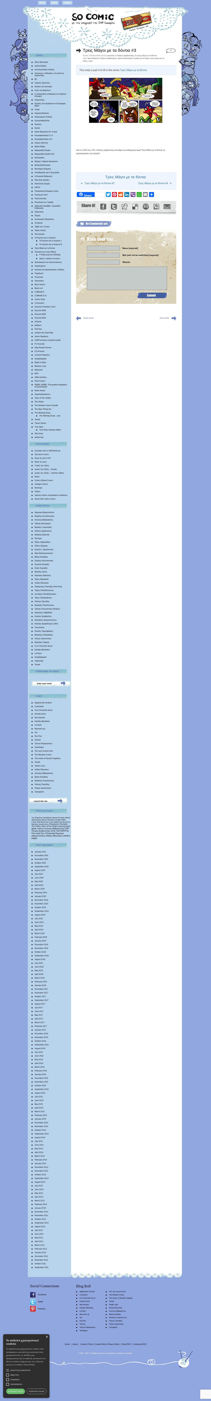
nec (36, 732)
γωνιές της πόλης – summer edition (49, 473)
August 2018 (40, 959)
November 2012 (41, 1215)
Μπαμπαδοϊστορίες (43, 165)
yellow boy (39, 437)
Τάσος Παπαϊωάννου (43, 598)
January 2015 (40, 1119)
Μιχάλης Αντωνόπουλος (45, 516)
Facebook (42, 1295)
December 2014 (41, 1123)
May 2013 (39, 1193)
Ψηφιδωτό (39, 273)
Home (42, 3)
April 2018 (39, 974)
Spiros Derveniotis (125, 58)
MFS (36, 373)
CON (66, 828)
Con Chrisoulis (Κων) (43, 646)
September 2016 (42, 1045)
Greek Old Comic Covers (45, 499)
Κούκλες (38, 124)
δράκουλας (58, 822)
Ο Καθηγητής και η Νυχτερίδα (47, 172)
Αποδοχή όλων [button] (15, 1391)
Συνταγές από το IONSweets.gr (47, 451)
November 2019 (41, 904)
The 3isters (39, 402)
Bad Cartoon (40, 284)
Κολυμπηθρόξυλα (42, 121)
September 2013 (42, 1178)
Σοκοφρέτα (39, 792)
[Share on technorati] (156, 206)
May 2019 (39, 926)
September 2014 (42, 1134)
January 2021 (40, 852)
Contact (67, 3)
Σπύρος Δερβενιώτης (43, 531)
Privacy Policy (113, 1344)
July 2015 (39, 1097)
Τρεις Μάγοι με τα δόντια (45, 248)
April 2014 (39, 1152)
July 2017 (39, 1008)
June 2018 (39, 967)
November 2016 (41, 1037)
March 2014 (40, 1156)
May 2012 (39, 1238)
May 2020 (39, 881)
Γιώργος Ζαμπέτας (42, 83)
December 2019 (41, 900)
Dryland (38, 322)
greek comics (38, 828)
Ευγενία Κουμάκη (42, 564)
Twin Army (39, 433)
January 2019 (40, 941)
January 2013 (40, 1208)
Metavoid (38, 370)
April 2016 (39, 1063)
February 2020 (41, 893)
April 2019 (39, 930)
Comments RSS (139, 1344)
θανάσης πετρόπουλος (40, 824)
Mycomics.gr (40, 729)
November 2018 (41, 948)
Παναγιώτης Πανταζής (58, 824)
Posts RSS (126, 1344)
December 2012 (41, 1212)
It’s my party (39, 344)
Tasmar (38, 740)
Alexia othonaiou (48, 820)
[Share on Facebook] (103, 206)
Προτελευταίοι (40, 198)
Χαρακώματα (40, 266)
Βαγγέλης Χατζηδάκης (44, 635)
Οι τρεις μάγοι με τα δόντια (146, 55)
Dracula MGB (40, 310)
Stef (58, 831)
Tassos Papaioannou (43, 743)
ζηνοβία (57, 820)
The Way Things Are (43, 409)
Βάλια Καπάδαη (41, 557)
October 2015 (40, 1085)
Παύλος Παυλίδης (42, 601)
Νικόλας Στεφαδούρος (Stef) (46, 624)
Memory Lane (40, 366)
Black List (39, 288)
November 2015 (41, 1082)
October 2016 (40, 1041)
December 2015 (41, 1078)
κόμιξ (38, 833)
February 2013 (41, 1204)
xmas (90, 61)
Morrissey (66, 822)
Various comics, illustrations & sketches (51, 495)
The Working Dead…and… (50, 416)
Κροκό (37, 128)
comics (66, 835)
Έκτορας (38, 538)
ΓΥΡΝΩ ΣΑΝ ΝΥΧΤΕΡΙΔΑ (50, 255)
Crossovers (39, 303)
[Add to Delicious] (135, 206)
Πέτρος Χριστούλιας (43, 638)
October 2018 (40, 952)
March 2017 (40, 1022)
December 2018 (41, 944)
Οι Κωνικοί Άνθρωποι (43, 176)
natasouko (39, 661)
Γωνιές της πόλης (42, 465)
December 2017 (41, 989)
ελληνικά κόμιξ (64, 826)
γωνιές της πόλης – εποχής (46, 469)
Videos (37, 491)
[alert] (26, 1366)
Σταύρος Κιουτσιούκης (44, 561)
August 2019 (40, 915)
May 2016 (39, 1060)
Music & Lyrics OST (43, 458)
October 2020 (40, 863)
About (54, 3)
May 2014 (39, 1149)
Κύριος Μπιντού (41, 143)
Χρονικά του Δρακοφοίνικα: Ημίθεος (49, 270)
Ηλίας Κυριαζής (41, 568)
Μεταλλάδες (39, 158)
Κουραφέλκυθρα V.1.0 (44, 135)
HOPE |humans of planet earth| (48, 340)
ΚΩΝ (62, 831)
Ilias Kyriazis (40, 718)
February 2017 (41, 1026)
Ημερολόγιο (39, 100)
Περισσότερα (29, 1364)
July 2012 (39, 1230)
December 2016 (41, 1034)
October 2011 (40, 1264)
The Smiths (36, 826)
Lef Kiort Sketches (42, 355)
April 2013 (39, 1197)
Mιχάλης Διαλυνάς (42, 535)
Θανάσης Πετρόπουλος (44, 605)
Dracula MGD (40, 314)
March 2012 (40, 1245)
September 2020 (42, 867)
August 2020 (40, 870)
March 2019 (40, 933)
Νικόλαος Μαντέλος (43, 575)
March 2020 (40, 889)
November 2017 (41, 993)
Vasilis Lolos (40, 766)
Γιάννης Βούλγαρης (43, 523)
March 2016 (40, 1067)
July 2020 (39, 874)
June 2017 (39, 1011)
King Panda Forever (43, 348)
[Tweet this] (114, 206)
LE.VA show (39, 351)
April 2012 (39, 1241)
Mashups (38, 488)
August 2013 (40, 1182)
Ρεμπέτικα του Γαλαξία (44, 202)
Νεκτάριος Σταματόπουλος (46, 620)
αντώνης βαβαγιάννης (54, 828)
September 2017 (42, 1000)
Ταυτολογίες (40, 234)
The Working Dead (42, 413)
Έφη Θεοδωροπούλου (44, 553)
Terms (90, 1344)
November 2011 (41, 1260)
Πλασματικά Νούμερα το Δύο (47, 191)
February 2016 (41, 1071)
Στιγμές (37, 215)
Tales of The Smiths (43, 398)
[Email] (167, 206)
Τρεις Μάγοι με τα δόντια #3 (109, 50)
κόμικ (34, 838)
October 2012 (40, 1219)
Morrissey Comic (47, 822)
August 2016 (40, 1048)
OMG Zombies (41, 377)
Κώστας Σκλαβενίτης (43, 616)
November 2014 (41, 1126)
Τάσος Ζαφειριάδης (43, 542)
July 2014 (39, 1141)
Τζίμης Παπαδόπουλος (44, 590)
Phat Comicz (40, 381)
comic (53, 831)
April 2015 (39, 1108)
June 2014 (39, 1145)
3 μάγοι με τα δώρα (142, 58)
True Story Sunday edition (50, 430)
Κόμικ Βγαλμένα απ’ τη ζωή (46, 132)
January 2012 (40, 1252)
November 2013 (41, 1171)
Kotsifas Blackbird (42, 650)
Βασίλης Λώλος (41, 572)
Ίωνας (37, 109)
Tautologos (39, 747)
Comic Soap (40, 299)
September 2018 (42, 956)
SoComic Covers (42, 454)
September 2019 (42, 911)
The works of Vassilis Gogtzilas (47, 758)
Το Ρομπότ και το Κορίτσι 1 (50, 241)
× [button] (47, 1337)
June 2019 (39, 922)
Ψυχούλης (39, 277)
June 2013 (39, 1189)
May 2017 (39, 1015)
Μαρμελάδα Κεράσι (43, 150)
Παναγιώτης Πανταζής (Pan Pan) (48, 587)
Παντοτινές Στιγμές (42, 184)
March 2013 (40, 1201)
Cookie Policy (100, 1344)
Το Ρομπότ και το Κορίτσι (45, 238)
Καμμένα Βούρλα (42, 113)
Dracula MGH (40, 318)
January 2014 (40, 1163)
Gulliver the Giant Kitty (44, 333)
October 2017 (40, 996)
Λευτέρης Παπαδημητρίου (45, 594)
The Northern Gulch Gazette (46, 405)
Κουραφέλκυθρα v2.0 (43, 139)
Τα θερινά (38, 223)
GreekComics (40, 714)
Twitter (40, 1302)
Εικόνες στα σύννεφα (43, 87)
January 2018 (40, 985)
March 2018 (40, 978)
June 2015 (39, 1100)
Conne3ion (128, 1353)
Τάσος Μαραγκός (42, 579)
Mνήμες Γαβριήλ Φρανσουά (46, 161)
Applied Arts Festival (43, 703)
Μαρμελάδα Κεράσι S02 (44, 154)
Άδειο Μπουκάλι (41, 62)
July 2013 (39, 1186)
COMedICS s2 (41, 296)
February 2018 (41, 982)
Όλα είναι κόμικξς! (42, 180)
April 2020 (39, 885)
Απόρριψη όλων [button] (36, 1391)
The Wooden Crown (43, 755)
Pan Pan (38, 736)
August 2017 (40, 1004)
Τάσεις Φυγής (40, 230)
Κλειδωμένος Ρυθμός (43, 117)
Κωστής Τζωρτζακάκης (44, 631)
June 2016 (39, 1056)
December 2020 (41, 855)
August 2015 (40, 1093)
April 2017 (39, 1019)
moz (33, 818)
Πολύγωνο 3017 (41, 195)
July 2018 (39, 963)
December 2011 (41, 1256)
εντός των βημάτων (43, 90)
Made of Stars (40, 362)
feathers (38, 325)
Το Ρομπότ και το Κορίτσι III (50, 244)
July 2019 (39, 919)
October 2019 (40, 907)
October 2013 (40, 1175)
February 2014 (41, 1160)
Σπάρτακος (39, 212)
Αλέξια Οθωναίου (42, 583)
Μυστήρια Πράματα (43, 169)
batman (55, 818)
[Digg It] (124, 206)
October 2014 (40, 1130)
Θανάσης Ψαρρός (42, 642)
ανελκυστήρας (40, 66)
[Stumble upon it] (145, 206)
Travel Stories (40, 423)
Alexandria (39, 281)
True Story (39, 427)
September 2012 (42, 1223)
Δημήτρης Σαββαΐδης (43, 613)
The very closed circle (44, 751)
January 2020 (40, 896)
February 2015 (41, 1115)
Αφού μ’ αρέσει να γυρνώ (49, 258)
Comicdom (39, 706)
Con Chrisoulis (48, 833)
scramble (118, 1353)
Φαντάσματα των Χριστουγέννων (48, 262)
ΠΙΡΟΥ (37, 187)
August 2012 (40, 1227)
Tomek (37, 419)
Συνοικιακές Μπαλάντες (44, 219)
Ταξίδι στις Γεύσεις (42, 227)
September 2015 (42, 1089)
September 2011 (42, 1267)
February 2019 (41, 937)
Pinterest (41, 1309)
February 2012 (41, 1249)
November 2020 (41, 859)
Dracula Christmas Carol (45, 307)
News (37, 477)
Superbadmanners (42, 394)
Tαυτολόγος (40, 627)
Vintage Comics (41, 484)
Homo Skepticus (41, 336)
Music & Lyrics (41, 462)
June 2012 (39, 1234)
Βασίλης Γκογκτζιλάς (43, 527)
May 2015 (39, 1104)
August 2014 (40, 1137)
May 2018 (39, 970)
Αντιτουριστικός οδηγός (44, 69)
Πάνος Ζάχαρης (41, 546)
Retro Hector (40, 390)
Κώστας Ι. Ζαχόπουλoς (44, 549)
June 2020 (39, 878)
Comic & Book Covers (44, 480)
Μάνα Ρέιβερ (40, 146)
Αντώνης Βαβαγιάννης (44, 520)
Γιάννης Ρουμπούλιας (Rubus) (47, 609)
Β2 (36, 79)
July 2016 (39, 1052)
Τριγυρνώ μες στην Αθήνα (45, 252)
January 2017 (40, 1030)
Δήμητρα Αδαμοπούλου (44, 512)
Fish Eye (38, 329)
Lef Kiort (38, 653)
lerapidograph (40, 359)
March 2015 (40, 1111)
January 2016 (40, 1074)
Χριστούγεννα (93, 58)
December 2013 (41, 1167)
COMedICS (39, 292)
